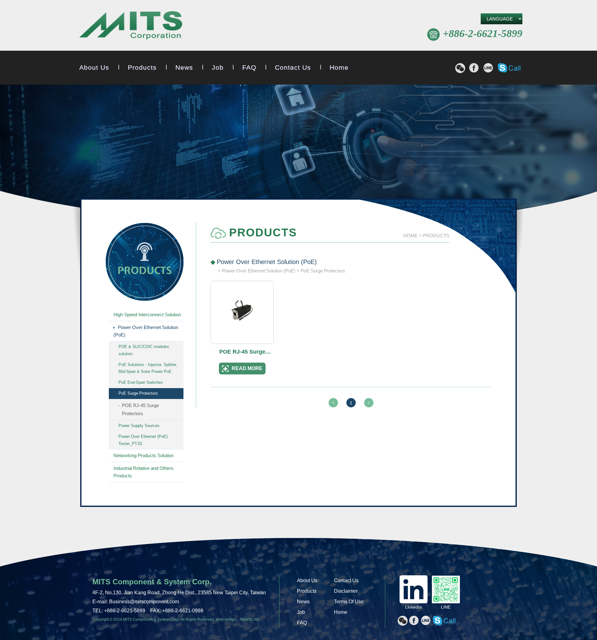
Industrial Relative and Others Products (143, 472)
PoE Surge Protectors (138, 393)
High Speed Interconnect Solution (147, 314)
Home (339, 67)
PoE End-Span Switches (140, 382)
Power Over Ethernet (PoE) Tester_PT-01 (143, 440)
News (184, 67)
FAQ (249, 67)
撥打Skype (509, 67)
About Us (94, 67)
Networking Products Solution (143, 455)
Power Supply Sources (139, 425)
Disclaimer (346, 591)
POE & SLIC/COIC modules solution (143, 350)
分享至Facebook (474, 67)
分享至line (488, 67)
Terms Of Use (349, 601)
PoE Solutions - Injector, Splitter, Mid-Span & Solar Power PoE (147, 368)
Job (218, 67)
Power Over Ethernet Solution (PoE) (145, 331)
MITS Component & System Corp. (130, 26)
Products (142, 67)
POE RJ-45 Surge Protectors (140, 409)
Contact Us (293, 67)
